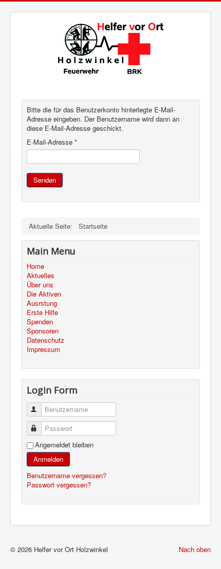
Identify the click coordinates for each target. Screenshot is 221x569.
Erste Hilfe (42, 312)
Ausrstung (42, 303)
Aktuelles (40, 275)
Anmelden (48, 459)
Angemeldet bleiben (64, 444)
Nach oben (195, 549)
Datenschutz (45, 340)
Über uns (40, 284)
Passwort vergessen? (59, 484)
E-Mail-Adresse (52, 142)
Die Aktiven (44, 294)
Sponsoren (43, 331)
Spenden (40, 321)
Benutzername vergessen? (66, 475)
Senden (44, 180)
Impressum (43, 349)
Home (35, 266)
